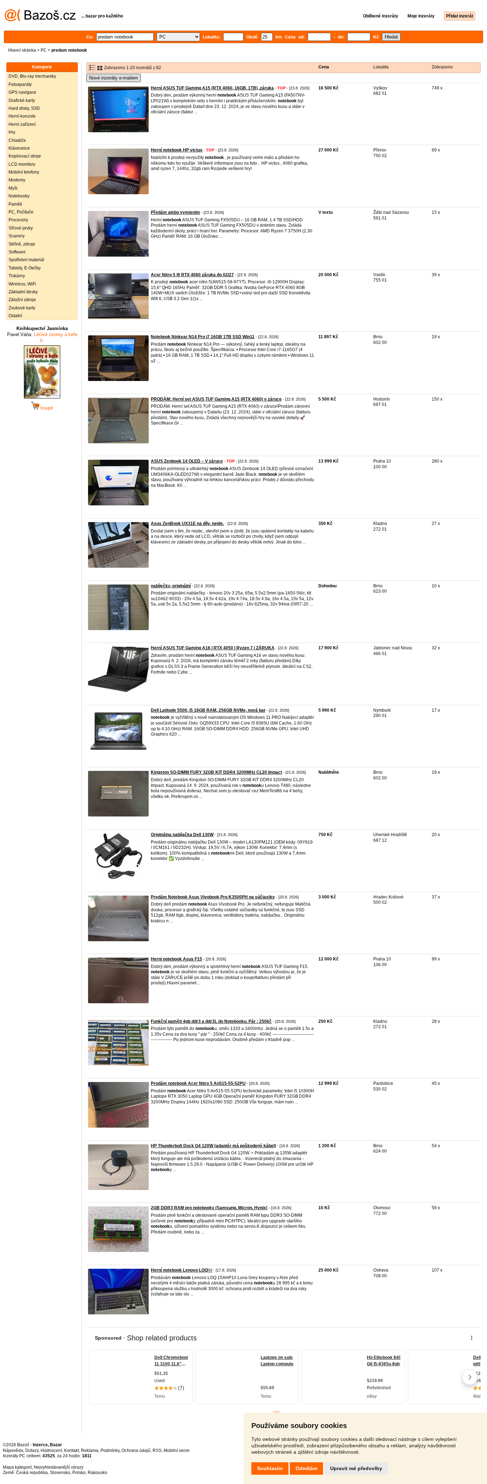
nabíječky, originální (171, 585)
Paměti (15, 204)
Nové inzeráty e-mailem (113, 78)
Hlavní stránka (22, 50)
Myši (13, 188)
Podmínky (110, 1450)
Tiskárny (17, 275)
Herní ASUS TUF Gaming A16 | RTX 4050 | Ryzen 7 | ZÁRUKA (213, 647)
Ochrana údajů (136, 1450)
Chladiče (17, 140)
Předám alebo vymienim (175, 212)
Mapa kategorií (17, 1467)
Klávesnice (19, 148)
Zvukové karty (22, 307)
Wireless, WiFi (22, 284)
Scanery (17, 235)
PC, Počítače (21, 212)
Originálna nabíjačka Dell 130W (182, 834)
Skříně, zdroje (22, 244)
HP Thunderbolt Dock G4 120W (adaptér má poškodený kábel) (213, 1145)
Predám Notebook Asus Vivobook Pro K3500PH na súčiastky (213, 897)
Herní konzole (22, 116)
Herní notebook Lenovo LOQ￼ (181, 1270)
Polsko (79, 1472)
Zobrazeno (442, 67)
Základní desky (23, 291)
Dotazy (32, 1450)
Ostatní (15, 315)
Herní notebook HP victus (177, 150)
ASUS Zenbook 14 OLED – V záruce (187, 461)
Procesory (18, 219)
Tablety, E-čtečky (25, 268)
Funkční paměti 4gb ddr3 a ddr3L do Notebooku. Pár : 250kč (211, 1021)
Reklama (89, 1450)
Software (17, 251)
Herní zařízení (22, 124)
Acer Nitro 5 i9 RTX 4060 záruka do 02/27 (192, 274)
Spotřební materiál (26, 259)
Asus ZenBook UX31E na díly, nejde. (187, 523)
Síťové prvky (21, 228)
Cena (323, 67)
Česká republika (32, 1472)
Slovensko (60, 1472)
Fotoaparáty (20, 84)
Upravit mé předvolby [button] (356, 1468)
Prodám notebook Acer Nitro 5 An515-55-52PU (198, 1083)
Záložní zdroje (22, 299)
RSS (157, 1450)
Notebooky (19, 196)
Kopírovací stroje (25, 156)
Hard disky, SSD (24, 108)
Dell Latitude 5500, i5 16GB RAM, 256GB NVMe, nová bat (208, 710)
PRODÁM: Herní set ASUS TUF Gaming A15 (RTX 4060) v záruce (216, 399)
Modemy (17, 179)
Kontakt (71, 1450)
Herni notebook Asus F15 (176, 959)
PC (44, 50)
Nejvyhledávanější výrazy (58, 1467)
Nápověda (13, 1450)
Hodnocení (51, 1450)
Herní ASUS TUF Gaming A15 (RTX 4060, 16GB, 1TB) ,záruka (212, 88)
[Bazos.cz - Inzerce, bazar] (40, 19)
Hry (12, 132)
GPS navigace (22, 92)
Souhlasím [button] (270, 1468)
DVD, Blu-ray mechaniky (32, 76)
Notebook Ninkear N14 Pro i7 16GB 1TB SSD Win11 (203, 336)
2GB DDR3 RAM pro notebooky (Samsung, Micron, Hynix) (209, 1207)
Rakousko (97, 1472)
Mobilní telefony (24, 172)
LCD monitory (22, 164)
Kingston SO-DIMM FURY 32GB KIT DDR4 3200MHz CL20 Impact (216, 772)
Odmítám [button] (306, 1468)
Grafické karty (22, 100)
